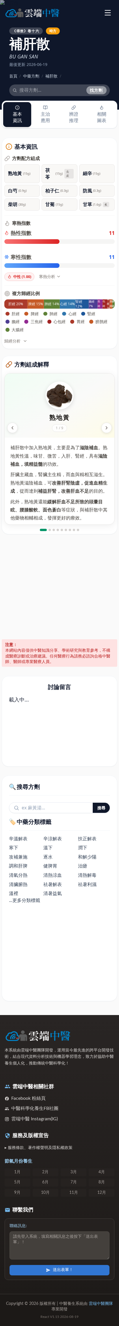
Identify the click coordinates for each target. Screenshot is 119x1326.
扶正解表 (87, 838)
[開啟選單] (107, 12)
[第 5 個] (62, 530)
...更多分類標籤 (24, 900)
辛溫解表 (18, 838)
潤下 (82, 847)
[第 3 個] (54, 530)
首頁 (13, 76)
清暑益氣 (52, 893)
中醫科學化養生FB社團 (34, 1108)
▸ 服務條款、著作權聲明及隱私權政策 (38, 1148)
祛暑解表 (52, 884)
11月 (73, 1193)
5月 (17, 1182)
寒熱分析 (47, 276)
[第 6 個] (66, 530)
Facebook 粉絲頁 (28, 1098)
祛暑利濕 (87, 884)
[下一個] (106, 428)
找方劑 (96, 90)
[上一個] (12, 428)
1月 (17, 1172)
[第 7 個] (70, 530)
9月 (17, 1193)
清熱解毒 (87, 875)
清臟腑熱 (18, 884)
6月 (45, 1182)
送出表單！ (63, 1270)
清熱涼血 (52, 875)
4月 (101, 1172)
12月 (101, 1193)
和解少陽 (87, 857)
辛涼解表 (52, 838)
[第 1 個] (43, 530)
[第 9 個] (78, 530)
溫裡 (13, 893)
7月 (73, 1182)
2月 (45, 1172)
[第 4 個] (58, 530)
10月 (45, 1193)
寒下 (13, 847)
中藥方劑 (31, 76)
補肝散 (51, 76)
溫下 (48, 847)
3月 (73, 1172)
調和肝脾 (18, 866)
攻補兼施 (18, 857)
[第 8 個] (74, 530)
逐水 (48, 857)
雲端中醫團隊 (101, 1304)
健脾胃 (50, 866)
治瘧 (82, 866)
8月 (101, 1182)
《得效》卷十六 (25, 30)
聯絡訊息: (18, 1226)
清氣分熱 (18, 875)
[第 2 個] (50, 530)
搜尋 (101, 808)
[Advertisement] (59, 587)
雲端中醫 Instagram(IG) (34, 1119)
